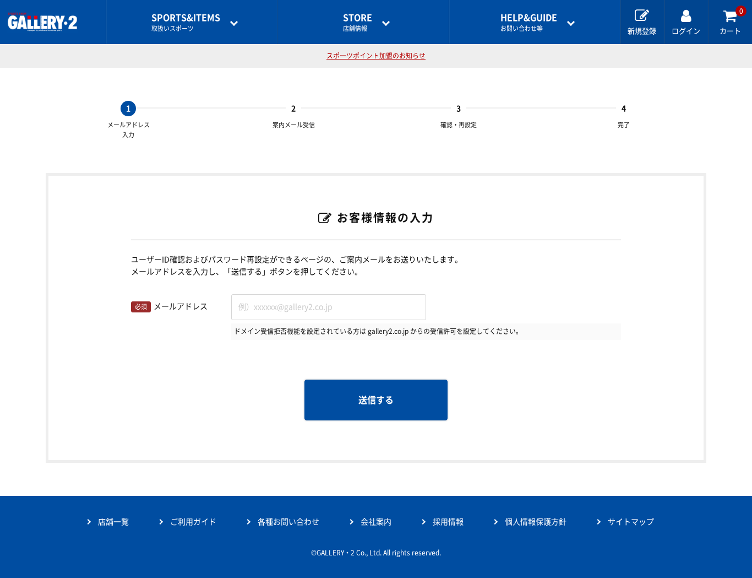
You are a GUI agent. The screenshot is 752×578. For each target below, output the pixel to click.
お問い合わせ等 (528, 22)
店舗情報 (357, 22)
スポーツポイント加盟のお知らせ (376, 55)
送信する (376, 400)
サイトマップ (631, 522)
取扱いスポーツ (185, 22)
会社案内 (376, 522)
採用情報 (448, 522)
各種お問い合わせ (288, 522)
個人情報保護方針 (535, 522)
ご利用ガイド (193, 522)
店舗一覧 (113, 522)
